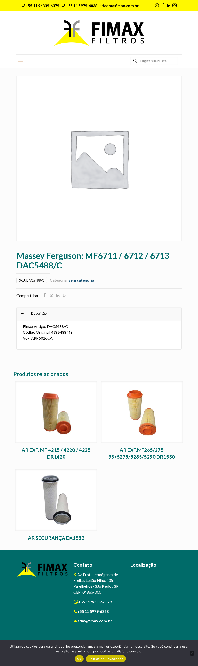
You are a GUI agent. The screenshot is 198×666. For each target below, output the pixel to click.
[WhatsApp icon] (156, 5)
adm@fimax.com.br (121, 5)
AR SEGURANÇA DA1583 (56, 538)
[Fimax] (99, 32)
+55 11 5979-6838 (81, 5)
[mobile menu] (20, 61)
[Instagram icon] (174, 5)
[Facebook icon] (163, 5)
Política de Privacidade (105, 659)
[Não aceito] (192, 653)
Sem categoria (81, 280)
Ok (79, 659)
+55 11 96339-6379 (42, 5)
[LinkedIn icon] (168, 5)
